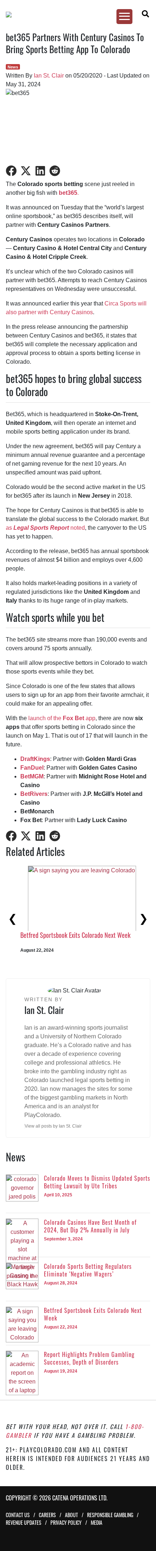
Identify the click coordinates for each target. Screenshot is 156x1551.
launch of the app (61, 718)
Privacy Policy (66, 1522)
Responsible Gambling (110, 1515)
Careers (47, 1515)
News (13, 67)
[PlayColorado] (74, 14)
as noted (45, 528)
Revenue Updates (23, 1522)
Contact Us (18, 1515)
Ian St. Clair (49, 75)
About (71, 1515)
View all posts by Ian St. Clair (53, 1126)
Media (96, 1522)
